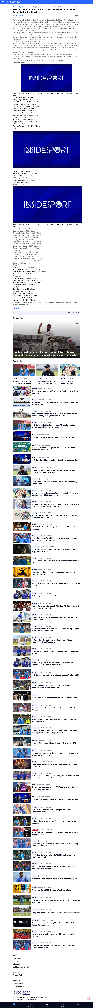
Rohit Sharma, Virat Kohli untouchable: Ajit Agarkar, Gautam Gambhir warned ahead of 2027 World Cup (22, 382)
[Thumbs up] (15, 312)
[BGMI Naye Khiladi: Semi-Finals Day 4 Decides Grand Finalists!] (22, 436)
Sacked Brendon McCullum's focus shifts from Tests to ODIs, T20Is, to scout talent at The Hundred (46, 382)
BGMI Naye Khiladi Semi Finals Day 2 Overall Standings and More (55, 799)
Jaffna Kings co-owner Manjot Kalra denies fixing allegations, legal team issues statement (54, 867)
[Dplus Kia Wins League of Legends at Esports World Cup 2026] (22, 741)
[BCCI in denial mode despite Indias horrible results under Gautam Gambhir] (22, 651)
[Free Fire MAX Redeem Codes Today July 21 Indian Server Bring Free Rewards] (22, 481)
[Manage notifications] (88, 998)
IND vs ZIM (30, 1006)
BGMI (33, 434)
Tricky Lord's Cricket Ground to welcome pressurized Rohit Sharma (56, 912)
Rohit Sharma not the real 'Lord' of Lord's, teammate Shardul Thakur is (54, 709)
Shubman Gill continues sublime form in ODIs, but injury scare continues (54, 822)
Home (15, 955)
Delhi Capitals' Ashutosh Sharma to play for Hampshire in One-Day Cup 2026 (56, 584)
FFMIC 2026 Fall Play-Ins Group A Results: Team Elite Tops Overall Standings (55, 528)
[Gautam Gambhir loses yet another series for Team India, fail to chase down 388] (22, 832)
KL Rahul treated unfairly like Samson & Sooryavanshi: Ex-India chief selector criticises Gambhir (54, 539)
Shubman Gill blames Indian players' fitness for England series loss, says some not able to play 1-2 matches (54, 731)
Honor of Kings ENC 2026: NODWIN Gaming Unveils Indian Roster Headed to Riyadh (55, 403)
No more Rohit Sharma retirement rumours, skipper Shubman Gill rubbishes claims (55, 720)
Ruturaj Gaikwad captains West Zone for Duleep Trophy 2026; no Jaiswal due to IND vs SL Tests (55, 630)
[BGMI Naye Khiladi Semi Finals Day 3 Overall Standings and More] (22, 459)
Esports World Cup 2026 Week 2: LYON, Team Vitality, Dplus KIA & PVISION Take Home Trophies (55, 607)
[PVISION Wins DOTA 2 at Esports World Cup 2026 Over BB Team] (22, 696)
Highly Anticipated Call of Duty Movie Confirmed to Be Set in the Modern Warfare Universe (55, 924)
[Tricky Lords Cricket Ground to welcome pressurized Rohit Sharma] (22, 911)
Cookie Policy (18, 983)
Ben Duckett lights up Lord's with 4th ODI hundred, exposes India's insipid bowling (53, 856)
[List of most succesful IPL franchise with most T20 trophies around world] (22, 934)
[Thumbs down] (21, 312)
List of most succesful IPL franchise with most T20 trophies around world (53, 935)
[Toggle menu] (3, 2)
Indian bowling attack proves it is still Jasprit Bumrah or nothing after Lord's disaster (55, 844)
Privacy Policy (18, 975)
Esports (16, 308)
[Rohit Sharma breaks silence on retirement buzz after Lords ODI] (22, 674)
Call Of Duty (35, 547)
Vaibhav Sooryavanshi (21, 967)
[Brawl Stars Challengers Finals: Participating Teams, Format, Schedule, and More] (22, 572)
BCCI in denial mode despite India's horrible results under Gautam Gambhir (55, 652)
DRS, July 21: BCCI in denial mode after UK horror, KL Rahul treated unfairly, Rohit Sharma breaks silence (55, 505)
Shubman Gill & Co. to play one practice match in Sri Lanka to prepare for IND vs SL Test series (53, 641)
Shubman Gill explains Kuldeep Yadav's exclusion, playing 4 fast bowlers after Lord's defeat (55, 618)
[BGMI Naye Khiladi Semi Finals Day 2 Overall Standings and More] (22, 798)
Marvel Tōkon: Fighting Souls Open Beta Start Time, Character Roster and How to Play (54, 516)
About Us (16, 981)
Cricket (76, 323)
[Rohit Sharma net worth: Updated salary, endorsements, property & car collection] (22, 900)
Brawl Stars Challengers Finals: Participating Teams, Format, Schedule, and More (54, 573)
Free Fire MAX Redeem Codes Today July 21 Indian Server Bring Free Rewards (54, 482)
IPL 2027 (16, 961)
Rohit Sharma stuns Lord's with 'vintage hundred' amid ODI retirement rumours (53, 811)
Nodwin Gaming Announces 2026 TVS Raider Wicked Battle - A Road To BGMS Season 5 (54, 788)
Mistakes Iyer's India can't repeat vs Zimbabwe (49, 596)
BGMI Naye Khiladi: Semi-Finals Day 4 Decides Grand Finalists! (54, 437)
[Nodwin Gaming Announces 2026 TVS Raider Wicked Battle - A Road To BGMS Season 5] (22, 787)
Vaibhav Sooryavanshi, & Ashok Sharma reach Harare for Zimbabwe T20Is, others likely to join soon (52, 663)
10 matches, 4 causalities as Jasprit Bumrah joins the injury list (54, 879)
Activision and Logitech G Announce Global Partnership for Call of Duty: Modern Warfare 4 (55, 550)
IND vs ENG (17, 958)
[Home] (14, 2)
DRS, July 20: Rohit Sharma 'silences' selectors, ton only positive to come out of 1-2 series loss (55, 754)
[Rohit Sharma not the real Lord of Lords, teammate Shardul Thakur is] (22, 707)
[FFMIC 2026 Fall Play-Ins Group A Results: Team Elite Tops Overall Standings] (22, 526)
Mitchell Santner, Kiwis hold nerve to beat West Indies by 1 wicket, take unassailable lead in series (53, 686)
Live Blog (35, 829)
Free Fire (34, 479)
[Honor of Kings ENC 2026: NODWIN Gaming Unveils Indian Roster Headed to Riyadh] (22, 402)
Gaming (34, 388)
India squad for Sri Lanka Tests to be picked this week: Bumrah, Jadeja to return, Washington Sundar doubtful (46, 354)
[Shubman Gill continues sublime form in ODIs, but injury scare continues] (22, 821)
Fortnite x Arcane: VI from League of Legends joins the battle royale (46, 54)
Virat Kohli (17, 964)
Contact (16, 972)
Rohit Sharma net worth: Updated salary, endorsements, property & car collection (56, 901)
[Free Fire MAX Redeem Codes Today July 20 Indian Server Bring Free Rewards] (22, 764)
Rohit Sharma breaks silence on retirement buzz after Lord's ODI (55, 675)
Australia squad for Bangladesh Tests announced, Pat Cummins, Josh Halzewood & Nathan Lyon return (69, 382)
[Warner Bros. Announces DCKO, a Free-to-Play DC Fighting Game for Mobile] (22, 391)
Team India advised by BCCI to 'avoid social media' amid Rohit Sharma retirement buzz (54, 946)
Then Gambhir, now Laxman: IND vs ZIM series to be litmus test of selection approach (55, 562)
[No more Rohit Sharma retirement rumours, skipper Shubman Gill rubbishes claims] (22, 719)
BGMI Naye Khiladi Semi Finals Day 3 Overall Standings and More (55, 460)
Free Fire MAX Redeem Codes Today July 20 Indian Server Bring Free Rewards (54, 765)
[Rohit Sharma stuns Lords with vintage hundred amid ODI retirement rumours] (22, 809)
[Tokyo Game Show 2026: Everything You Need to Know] (22, 888)
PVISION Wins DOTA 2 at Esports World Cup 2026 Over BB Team (54, 698)
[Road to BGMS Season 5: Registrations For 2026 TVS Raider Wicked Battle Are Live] (22, 447)
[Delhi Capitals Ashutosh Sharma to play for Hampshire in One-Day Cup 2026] (22, 583)
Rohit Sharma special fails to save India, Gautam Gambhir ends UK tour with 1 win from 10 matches (55, 777)
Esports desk (19, 15)
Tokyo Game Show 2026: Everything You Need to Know (51, 890)
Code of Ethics (18, 986)
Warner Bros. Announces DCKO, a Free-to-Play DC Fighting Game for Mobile (55, 392)
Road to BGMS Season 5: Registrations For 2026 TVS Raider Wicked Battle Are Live (53, 449)
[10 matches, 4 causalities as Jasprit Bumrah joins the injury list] (22, 877)
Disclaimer (17, 978)
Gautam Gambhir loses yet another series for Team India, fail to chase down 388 (55, 833)
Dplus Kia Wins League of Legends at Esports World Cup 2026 (54, 743)
